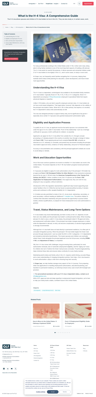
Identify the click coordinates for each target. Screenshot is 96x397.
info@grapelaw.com (39, 276)
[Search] (79, 3)
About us (36, 348)
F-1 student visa (68, 196)
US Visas (36, 350)
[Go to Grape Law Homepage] (11, 346)
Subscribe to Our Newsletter (9, 372)
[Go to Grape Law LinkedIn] (7, 368)
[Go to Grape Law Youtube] (11, 368)
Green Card (36, 353)
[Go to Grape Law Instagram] (3, 368)
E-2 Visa (52, 357)
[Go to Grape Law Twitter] (15, 368)
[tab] (55, 332)
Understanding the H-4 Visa (12, 36)
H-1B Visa (52, 355)
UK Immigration (37, 355)
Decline (65, 391)
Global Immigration (38, 358)
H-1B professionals (55, 97)
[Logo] (10, 3)
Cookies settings (40, 391)
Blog (84, 348)
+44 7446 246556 (6, 362)
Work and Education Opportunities (14, 40)
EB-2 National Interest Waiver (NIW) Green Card (54, 374)
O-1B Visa (52, 350)
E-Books (85, 350)
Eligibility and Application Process (14, 38)
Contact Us (36, 360)
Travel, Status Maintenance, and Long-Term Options (15, 43)
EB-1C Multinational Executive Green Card (54, 368)
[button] (75, 3)
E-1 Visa (52, 360)
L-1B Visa (52, 352)
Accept (53, 391)
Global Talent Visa (71, 348)
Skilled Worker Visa (71, 350)
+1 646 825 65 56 (6, 358)
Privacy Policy (49, 388)
